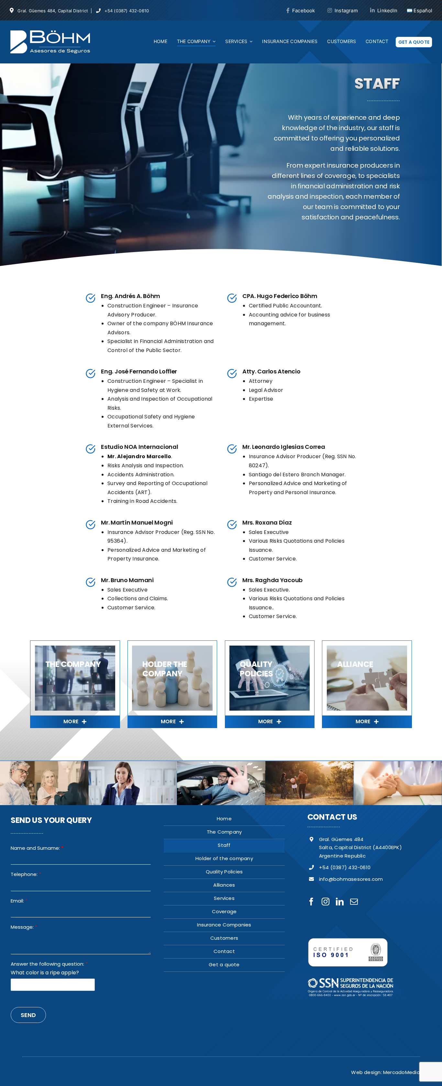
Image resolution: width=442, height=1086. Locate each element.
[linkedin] (340, 901)
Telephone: (26, 874)
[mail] (354, 901)
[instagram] (325, 901)
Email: (19, 901)
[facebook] (311, 901)
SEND (28, 1015)
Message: (24, 927)
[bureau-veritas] (347, 940)
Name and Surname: (37, 848)
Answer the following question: (49, 964)
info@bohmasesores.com (351, 879)
